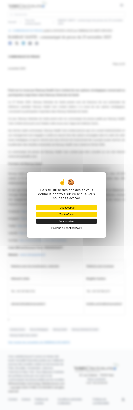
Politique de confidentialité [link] (66, 228)
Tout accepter (66, 207)
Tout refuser (66, 214)
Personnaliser (66, 221)
